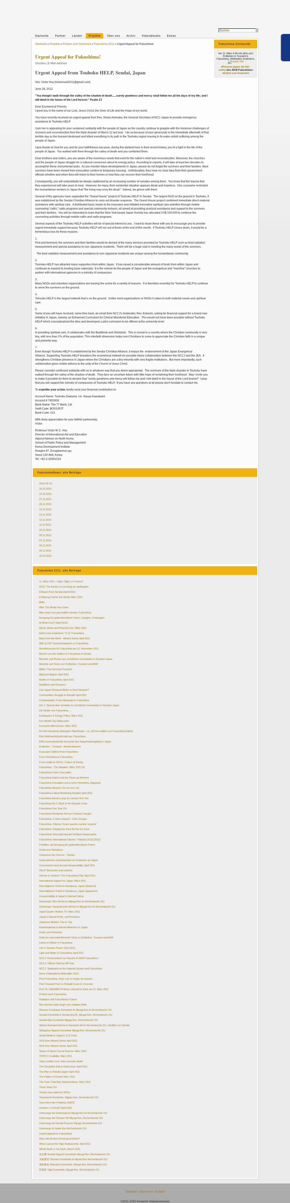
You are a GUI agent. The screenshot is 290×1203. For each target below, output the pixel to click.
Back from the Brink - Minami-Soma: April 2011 (64, 638)
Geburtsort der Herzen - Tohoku (57, 855)
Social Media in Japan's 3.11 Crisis (58, 1035)
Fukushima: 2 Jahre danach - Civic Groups (63, 818)
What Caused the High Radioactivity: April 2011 (64, 1143)
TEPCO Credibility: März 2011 (55, 1056)
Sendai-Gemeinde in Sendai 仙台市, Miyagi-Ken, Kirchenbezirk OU (75, 1014)
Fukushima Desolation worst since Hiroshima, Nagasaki (70, 782)
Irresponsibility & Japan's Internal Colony (61, 896)
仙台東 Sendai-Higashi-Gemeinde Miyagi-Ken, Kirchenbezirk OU (74, 1154)
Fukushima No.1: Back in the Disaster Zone (63, 803)
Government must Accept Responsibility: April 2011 (67, 865)
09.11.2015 (45, 535)
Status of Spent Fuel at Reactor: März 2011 (63, 1051)
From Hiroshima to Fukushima (55, 757)
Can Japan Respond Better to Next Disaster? (64, 689)
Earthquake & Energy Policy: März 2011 (61, 715)
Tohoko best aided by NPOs (54, 1092)
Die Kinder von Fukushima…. (55, 710)
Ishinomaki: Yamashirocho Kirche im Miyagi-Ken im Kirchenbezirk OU (77, 906)
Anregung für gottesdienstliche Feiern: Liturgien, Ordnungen (71, 617)
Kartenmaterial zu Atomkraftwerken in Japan (63, 927)
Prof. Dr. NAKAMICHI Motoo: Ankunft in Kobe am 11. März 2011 (74, 989)
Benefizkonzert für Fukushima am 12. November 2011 (69, 648)
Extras (171, 35)
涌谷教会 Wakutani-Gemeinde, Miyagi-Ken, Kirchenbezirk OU (73, 1164)
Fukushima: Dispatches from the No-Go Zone (64, 829)
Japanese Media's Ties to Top (55, 922)
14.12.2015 (45, 494)
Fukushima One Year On (53, 808)
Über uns (113, 35)
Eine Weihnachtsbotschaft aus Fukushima (62, 736)
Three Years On (48, 1087)
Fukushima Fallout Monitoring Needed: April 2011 (65, 793)
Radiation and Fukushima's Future (58, 999)
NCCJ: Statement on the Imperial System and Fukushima (70, 968)
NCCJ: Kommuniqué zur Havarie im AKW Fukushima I (69, 958)
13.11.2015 (45, 514)
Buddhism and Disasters (52, 684)
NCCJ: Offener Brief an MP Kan (56, 963)
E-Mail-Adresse (57, 63)
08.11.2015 (45, 550)
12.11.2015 (45, 519)
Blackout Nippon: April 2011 (54, 674)
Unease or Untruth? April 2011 (55, 1107)
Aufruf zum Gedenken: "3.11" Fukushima (61, 633)
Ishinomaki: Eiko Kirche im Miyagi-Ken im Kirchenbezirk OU (71, 901)
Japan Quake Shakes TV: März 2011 (59, 911)
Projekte (95, 35)
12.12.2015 (45, 509)
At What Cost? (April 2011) (53, 622)
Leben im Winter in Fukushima (55, 942)
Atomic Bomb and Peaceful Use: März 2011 (63, 628)
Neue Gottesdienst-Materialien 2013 (59, 973)
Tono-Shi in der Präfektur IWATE (57, 1102)
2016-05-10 (45, 483)
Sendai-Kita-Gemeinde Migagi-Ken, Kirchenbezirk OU (68, 1020)
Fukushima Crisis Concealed (55, 772)
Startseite (42, 35)
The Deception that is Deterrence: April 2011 (63, 1066)
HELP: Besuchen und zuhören (55, 870)
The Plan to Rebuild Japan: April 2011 (59, 1071)
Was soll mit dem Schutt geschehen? (59, 1138)
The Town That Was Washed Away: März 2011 (65, 1082)
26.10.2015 (45, 555)
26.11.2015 (45, 504)
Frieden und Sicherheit (77, 44)
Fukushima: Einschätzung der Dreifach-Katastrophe (67, 834)
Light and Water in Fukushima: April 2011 (61, 953)
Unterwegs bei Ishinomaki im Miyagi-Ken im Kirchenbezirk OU (73, 1113)
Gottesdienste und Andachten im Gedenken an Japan (68, 860)
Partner (60, 35)
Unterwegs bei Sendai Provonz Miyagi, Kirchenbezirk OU (70, 1123)
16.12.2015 (45, 488)
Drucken (40, 63)
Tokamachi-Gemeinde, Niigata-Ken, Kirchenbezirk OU (69, 1097)
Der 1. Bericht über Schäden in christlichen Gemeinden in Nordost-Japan (79, 705)
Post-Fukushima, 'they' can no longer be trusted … (67, 978)
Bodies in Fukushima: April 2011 (56, 679)
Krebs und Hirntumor (50, 932)
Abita (41, 602)
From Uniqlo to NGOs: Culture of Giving (61, 762)
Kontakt (159, 1191)
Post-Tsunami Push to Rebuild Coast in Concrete (66, 984)
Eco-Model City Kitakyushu (54, 721)
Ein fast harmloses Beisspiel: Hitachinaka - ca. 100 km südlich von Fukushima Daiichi (86, 731)
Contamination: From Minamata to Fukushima (64, 700)
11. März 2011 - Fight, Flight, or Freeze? (61, 581)
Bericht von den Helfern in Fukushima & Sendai (65, 653)
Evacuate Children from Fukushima (58, 751)
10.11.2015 (45, 530)
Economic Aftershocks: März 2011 (58, 726)
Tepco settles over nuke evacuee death (61, 1061)
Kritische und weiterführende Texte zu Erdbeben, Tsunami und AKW (76, 937)
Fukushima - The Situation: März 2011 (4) (62, 767)
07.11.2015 (45, 540)
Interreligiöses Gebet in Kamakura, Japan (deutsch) (67, 886)
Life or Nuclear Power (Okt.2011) (57, 948)
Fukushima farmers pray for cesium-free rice (64, 798)
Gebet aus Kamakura (51, 849)
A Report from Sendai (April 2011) (57, 592)
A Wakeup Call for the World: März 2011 (60, 597)
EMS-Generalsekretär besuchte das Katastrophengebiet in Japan (75, 741)
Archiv (130, 35)
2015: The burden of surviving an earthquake (64, 586)
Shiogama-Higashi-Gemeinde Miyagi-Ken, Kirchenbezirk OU (72, 1030)
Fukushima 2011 (104, 44)
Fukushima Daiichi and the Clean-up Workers (64, 777)
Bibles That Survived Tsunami (55, 669)
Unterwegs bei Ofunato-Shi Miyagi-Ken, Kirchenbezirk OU (71, 1118)
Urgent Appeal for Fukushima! (55, 1133)
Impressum (146, 1191)
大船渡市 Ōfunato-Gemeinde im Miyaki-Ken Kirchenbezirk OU (73, 1159)
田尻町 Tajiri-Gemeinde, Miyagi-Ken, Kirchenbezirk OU (69, 1169)
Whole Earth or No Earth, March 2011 (59, 1149)
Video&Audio (151, 35)
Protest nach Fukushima (52, 994)
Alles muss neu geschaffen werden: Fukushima (65, 612)
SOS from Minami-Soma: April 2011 (58, 1045)
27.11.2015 (45, 499)
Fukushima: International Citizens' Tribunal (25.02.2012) (69, 839)
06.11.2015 (45, 545)
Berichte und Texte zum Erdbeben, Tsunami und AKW (68, 664)
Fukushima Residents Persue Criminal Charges (65, 813)
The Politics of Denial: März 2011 (57, 1076)
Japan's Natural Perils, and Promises (59, 916)
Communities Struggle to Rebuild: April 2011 (63, 695)
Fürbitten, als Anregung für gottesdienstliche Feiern (67, 844)
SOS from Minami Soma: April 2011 (58, 1040)
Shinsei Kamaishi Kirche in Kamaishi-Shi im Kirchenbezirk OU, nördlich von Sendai (84, 1025)
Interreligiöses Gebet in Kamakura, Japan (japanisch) (68, 891)
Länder (77, 35)
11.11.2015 (45, 524)
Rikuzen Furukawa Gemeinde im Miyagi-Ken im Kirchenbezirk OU (75, 1009)
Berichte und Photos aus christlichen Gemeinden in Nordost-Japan (75, 659)
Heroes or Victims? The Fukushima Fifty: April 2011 (67, 875)
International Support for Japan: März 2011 (62, 880)
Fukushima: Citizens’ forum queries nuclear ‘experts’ (68, 824)
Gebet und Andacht (235, 73)
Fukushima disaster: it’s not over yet (59, 787)
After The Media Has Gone (53, 607)
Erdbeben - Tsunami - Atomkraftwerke (60, 746)
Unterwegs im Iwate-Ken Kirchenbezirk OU (63, 1128)
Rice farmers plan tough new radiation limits (63, 1004)
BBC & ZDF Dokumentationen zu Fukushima (63, 643)
